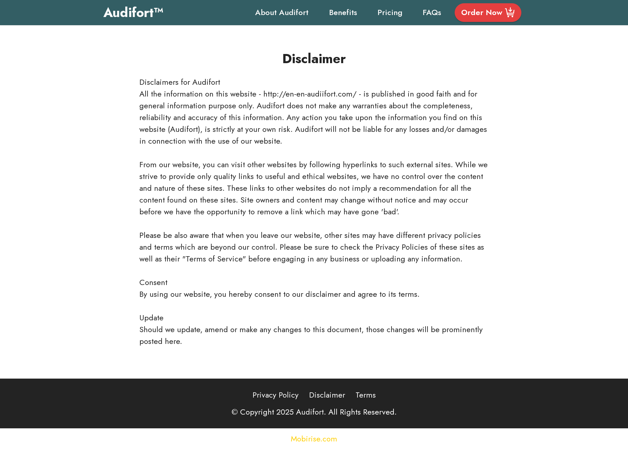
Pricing (389, 12)
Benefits (343, 12)
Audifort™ (133, 12)
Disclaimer (327, 395)
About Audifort (281, 12)
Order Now (481, 12)
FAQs (432, 12)
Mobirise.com (314, 439)
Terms (366, 395)
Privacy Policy (276, 395)
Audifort (206, 82)
